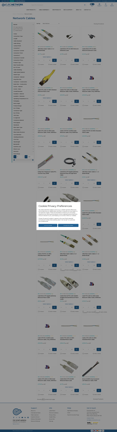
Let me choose (48, 225)
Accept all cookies (68, 225)
